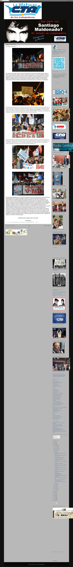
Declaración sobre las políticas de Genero (59, 292)
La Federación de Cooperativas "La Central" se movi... (60, 460)
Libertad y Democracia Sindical (57, 408)
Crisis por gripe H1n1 (56, 390)
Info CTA (54, 380)
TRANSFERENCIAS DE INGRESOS (60, 481)
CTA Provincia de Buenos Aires (57, 424)
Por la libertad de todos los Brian (58, 394)
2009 (55, 499)
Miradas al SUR (55, 427)
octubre (56, 448)
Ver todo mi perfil (55, 54)
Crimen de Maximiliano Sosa (57, 402)
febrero (56, 488)
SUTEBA (54, 387)
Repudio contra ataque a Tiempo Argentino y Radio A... (59, 480)
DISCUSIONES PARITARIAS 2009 (58, 403)
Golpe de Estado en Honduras (57, 382)
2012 (55, 495)
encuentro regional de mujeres (57, 416)
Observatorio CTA (55, 383)
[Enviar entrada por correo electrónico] (36, 222)
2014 (55, 492)
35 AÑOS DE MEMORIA (56, 395)
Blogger (43, 564)
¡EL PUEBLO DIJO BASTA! (58, 463)
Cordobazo (54, 400)
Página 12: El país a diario (57, 428)
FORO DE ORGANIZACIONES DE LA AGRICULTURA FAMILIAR (58, 430)
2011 (54, 496)
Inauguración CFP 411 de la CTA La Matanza (60, 407)
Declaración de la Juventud (57, 293)
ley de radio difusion (56, 381)
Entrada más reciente (10, 225)
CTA (53, 388)
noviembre (56, 446)
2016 (55, 444)
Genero (54, 406)
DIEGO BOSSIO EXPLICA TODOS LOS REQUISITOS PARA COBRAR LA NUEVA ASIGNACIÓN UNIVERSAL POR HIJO (59, 376)
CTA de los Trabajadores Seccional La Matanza (60, 50)
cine (53, 413)
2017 (55, 443)
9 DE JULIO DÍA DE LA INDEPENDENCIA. (57, 473)
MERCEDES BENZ (56, 409)
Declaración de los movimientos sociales (59, 291)
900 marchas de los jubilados (57, 396)
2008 (55, 500)
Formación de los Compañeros (57, 393)
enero (56, 489)
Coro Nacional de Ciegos (56, 401)
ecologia (54, 414)
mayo (55, 484)
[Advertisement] (67, 535)
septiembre (56, 449)
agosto (56, 450)
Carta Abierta (55, 389)
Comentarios (56, 437)
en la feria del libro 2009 (56, 415)
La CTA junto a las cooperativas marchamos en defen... (59, 458)
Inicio (29, 225)
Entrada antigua (47, 225)
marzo (56, 487)
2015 (55, 491)
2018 (55, 441)
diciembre (56, 445)
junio (55, 483)
